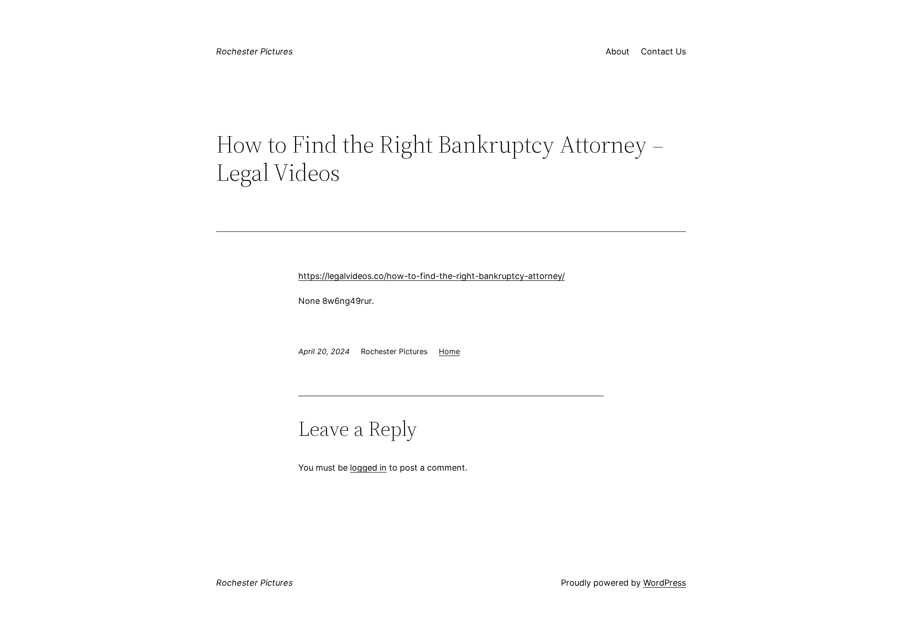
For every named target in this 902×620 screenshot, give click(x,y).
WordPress (664, 583)
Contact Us (663, 51)
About (618, 51)
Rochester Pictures (254, 51)
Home (449, 351)
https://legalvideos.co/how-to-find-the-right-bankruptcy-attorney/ (431, 276)
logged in (368, 468)
